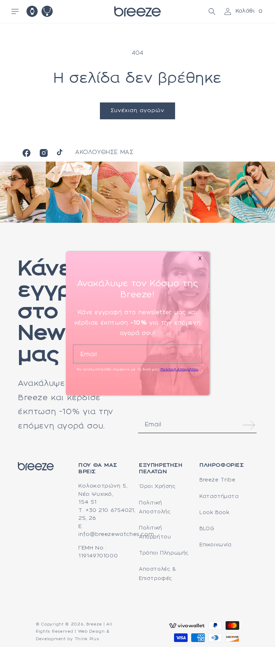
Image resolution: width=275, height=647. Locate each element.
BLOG (206, 529)
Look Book (214, 513)
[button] (15, 11)
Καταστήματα (219, 496)
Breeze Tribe (217, 480)
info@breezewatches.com (116, 534)
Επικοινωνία (215, 545)
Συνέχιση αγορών (137, 110)
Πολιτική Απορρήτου (155, 532)
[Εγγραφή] (249, 425)
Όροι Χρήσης (157, 486)
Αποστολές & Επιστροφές (157, 573)
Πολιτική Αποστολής (154, 507)
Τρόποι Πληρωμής (164, 553)
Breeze (94, 624)
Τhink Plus (87, 639)
